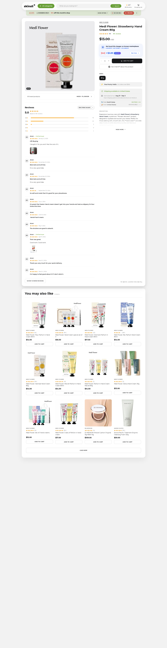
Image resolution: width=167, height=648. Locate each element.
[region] (60, 56)
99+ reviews (117, 33)
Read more (120, 129)
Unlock (129, 13)
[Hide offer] (136, 13)
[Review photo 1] (33, 150)
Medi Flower (104, 22)
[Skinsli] (30, 6)
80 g (102, 78)
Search (117, 6)
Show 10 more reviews (35, 281)
